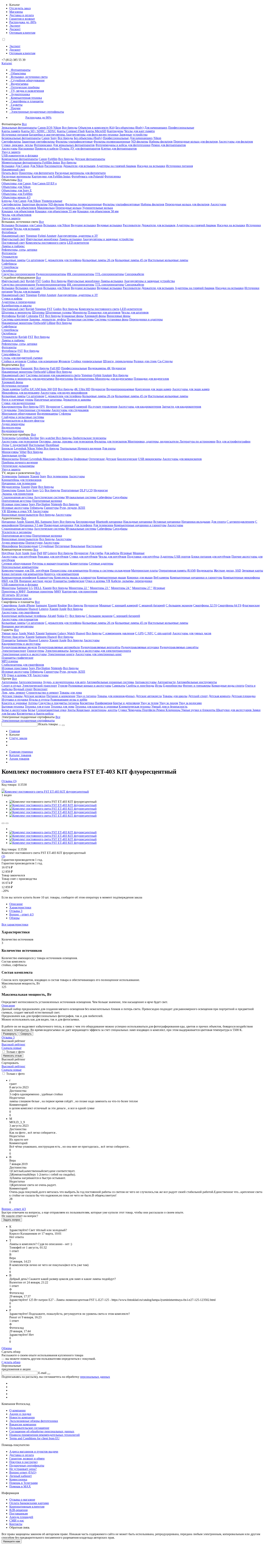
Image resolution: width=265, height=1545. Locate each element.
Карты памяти (11, 131)
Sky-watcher (48, 438)
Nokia (60, 615)
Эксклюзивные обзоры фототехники (33, 1421)
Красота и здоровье (14, 703)
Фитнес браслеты (13, 636)
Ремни (161, 710)
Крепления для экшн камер (153, 389)
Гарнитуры (51, 507)
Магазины (16, 11)
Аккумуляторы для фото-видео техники (92, 134)
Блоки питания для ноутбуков (211, 556)
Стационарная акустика (17, 497)
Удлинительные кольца (97, 207)
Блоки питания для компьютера (22, 574)
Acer (29, 490)
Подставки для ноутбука (143, 556)
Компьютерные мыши (111, 577)
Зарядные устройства (133, 134)
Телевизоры (9, 476)
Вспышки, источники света (29, 76)
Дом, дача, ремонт (13, 692)
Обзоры (14, 918)
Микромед (50, 459)
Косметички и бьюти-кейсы (35, 713)
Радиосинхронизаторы (51, 274)
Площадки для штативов (104, 312)
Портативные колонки (47, 500)
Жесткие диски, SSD (227, 570)
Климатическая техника (135, 706)
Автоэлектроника (30, 682)
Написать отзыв (12, 1055)
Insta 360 (46, 389)
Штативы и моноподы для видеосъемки (28, 378)
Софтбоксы (9, 263)
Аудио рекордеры (13, 424)
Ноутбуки (8, 553)
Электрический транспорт (39, 685)
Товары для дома (71, 692)
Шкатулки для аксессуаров (234, 710)
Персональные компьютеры (20, 567)
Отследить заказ (20, 8)
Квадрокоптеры (12, 406)
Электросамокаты (57, 650)
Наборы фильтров (161, 141)
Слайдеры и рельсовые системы (23, 417)
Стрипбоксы (10, 267)
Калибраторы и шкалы (17, 305)
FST (38, 281)
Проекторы (9, 490)
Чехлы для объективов (16, 214)
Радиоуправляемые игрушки (140, 647)
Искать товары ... (50, 724)
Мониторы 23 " (100, 588)
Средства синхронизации (18, 274)
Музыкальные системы (81, 497)
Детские (111, 459)
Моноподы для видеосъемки (114, 378)
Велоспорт (40, 689)
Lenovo (52, 553)
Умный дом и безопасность (169, 706)
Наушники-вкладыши (195, 521)
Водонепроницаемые (120, 389)
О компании (17, 1410)
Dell (39, 553)
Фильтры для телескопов (111, 441)
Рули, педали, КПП (72, 507)
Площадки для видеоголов (151, 378)
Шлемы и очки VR (19, 511)
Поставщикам (18, 1513)
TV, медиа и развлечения (27, 90)
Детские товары (12, 696)
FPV (42, 406)
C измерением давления (118, 633)
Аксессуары (9, 148)
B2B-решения (18, 1510)
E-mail (42, 1372)
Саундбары (120, 497)
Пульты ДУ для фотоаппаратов (79, 148)
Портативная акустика (16, 500)
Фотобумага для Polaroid (87, 176)
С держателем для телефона (63, 260)
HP (45, 553)
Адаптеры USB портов (175, 556)
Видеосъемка (19, 83)
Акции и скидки (20, 1414)
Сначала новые (12, 1048)
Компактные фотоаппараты (20, 159)
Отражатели (10, 256)
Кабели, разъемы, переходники (131, 581)
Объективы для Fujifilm (17, 193)
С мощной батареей (152, 605)
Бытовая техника (13, 706)
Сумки (123, 710)
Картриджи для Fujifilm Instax (51, 176)
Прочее (16, 108)
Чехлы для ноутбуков (112, 556)
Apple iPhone (26, 605)
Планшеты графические (69, 581)
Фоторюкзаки (43, 145)
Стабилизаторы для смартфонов (23, 664)
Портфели (149, 710)
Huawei (33, 609)
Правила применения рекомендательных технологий (44, 1434)
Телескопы (9, 438)
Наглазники (26, 148)
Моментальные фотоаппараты (22, 162)
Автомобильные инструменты (197, 682)
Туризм (63, 685)
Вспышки (8, 166)
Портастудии (34, 542)
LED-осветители (78, 242)
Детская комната (219, 696)
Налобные (52, 445)
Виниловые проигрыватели (20, 514)
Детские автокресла (149, 696)
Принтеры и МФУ (14, 591)
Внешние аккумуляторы (18, 626)
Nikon (57, 127)
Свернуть (26, 1033)
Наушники (9, 521)
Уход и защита (11, 152)
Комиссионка (18, 1479)
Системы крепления (15, 319)
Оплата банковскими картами (29, 1503)
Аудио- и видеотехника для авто (64, 682)
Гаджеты (17, 104)
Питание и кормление (60, 696)
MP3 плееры (10, 661)
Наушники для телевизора (19, 483)
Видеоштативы (84, 378)
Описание (16, 904)
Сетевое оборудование (16, 563)
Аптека (33, 703)
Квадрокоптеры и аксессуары (21, 643)
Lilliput (51, 323)
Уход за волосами (190, 703)
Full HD (55, 368)
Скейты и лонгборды (140, 685)
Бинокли (7, 448)
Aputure (51, 235)
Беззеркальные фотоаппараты (21, 138)
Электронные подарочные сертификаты (37, 111)
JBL (38, 521)
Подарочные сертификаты (26, 1465)
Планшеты (9, 609)
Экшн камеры (11, 389)
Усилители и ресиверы (17, 532)
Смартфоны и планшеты (27, 101)
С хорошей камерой (74, 406)
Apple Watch (27, 633)
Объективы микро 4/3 (16, 197)
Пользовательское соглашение (29, 1428)
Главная (14, 731)
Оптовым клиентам (22, 32)
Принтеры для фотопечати (36, 173)
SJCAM (35, 389)
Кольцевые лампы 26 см (98, 260)
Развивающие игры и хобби (68, 699)
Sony (53, 138)
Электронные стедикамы (34, 410)
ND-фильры (56, 204)
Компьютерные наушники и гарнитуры (140, 525)
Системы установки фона (111, 319)
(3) (3, 856)
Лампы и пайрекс (13, 246)
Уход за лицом (168, 703)
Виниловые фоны (118, 316)
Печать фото (10, 173)
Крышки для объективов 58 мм (98, 211)
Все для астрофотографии (233, 441)
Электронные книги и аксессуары (24, 654)
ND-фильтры (139, 141)
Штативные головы (58, 312)
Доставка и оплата (21, 15)
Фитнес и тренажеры (197, 685)
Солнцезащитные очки (51, 710)
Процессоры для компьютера (69, 570)
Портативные (70, 490)
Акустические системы (49, 497)
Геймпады (36, 507)
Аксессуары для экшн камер (191, 389)
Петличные (62, 546)
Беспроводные (85, 521)
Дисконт (15, 29)
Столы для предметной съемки (22, 357)
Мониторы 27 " (142, 588)
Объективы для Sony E (17, 190)
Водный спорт (23, 689)
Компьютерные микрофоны (241, 577)
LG (42, 490)
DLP (83, 490)
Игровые (126, 553)
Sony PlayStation (39, 504)
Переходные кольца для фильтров (195, 141)
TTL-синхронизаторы (109, 274)
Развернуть (10, 1033)
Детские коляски (34, 696)
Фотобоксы (9, 232)
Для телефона (83, 525)
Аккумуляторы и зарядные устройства (108, 239)
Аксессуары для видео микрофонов (63, 392)
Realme (62, 605)
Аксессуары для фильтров (236, 141)
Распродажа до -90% (22, 22)
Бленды (7, 200)
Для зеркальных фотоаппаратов (74, 145)
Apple (20, 521)
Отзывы (15, 911)
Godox (46, 281)
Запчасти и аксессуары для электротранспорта (100, 650)
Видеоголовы (64, 378)
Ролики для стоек (145, 361)
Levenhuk (20, 448)
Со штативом (35, 260)
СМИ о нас (16, 1520)
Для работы (111, 553)
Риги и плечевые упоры (17, 399)
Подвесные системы (80, 319)
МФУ (57, 591)
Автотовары (10, 682)
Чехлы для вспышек (26, 228)
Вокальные (78, 546)
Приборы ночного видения (20, 462)
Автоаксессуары (146, 682)
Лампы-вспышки (70, 239)
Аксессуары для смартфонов (20, 612)
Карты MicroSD (96, 131)
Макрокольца (46, 207)
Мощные (139, 553)
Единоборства (172, 685)
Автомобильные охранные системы (110, 682)
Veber (40, 448)
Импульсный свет (13, 239)
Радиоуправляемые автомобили (59, 647)
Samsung (23, 476)
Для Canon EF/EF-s (44, 183)
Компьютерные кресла (16, 598)
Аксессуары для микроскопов (182, 459)
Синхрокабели (134, 274)
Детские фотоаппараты (89, 159)
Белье (31, 710)
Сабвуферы (104, 497)
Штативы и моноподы (16, 312)
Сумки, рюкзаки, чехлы (17, 145)
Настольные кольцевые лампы (168, 260)
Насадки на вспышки (151, 166)
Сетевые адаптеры (101, 563)
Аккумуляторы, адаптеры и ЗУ (77, 235)
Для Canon (22, 166)
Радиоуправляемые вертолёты (100, 647)
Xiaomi (34, 476)
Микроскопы (10, 459)
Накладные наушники (137, 521)
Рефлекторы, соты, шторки (19, 249)
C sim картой (162, 633)
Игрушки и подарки (15, 699)
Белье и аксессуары (14, 710)
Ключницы (173, 710)
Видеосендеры (11, 427)
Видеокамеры (11, 368)
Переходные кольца (68, 207)
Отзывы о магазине (22, 1499)
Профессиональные (181, 127)
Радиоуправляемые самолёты (179, 647)
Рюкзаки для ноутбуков (53, 556)
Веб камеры (161, 577)
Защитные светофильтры (38, 141)
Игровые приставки (15, 504)
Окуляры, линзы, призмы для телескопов (66, 441)
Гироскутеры (35, 650)
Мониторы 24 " (121, 588)
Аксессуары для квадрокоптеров (139, 406)
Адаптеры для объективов (19, 207)
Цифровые (81, 459)
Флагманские (251, 605)
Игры (158, 685)
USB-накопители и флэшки (20, 155)
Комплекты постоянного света (46, 242)
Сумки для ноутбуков (83, 556)
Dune (34, 486)
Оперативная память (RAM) (177, 570)
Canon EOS (45, 127)
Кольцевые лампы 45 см (131, 260)
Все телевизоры (57, 476)
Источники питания (15, 134)
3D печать (8, 595)
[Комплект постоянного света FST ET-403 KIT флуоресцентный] (45, 791)
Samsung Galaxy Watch (60, 633)
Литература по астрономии (197, 441)
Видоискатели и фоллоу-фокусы (23, 420)
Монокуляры (10, 452)
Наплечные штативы (48, 399)
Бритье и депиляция (126, 703)
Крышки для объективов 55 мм (55, 211)
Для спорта (218, 521)
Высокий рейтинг (13, 1044)
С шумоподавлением (240, 521)
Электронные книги (61, 654)
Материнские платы (144, 570)
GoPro (25, 389)
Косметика (87, 703)
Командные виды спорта (227, 685)
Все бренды (69, 127)
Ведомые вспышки (109, 225)
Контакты (15, 1524)
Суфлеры (65, 413)
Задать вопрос (11, 1219)
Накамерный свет (13, 169)
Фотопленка (112, 176)
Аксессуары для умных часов (191, 633)
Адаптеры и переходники (19, 302)
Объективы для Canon (16, 183)
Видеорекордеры (13, 431)
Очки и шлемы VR (97, 581)
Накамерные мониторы (17, 323)
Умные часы (10, 633)
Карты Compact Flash (71, 131)
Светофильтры (11, 141)
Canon (46, 138)
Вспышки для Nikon (56, 225)
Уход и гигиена (86, 696)
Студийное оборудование (28, 80)
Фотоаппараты (20, 69)
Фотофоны (9, 316)
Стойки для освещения (42, 361)
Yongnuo (31, 235)
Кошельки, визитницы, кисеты (96, 710)
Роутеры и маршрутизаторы (50, 563)
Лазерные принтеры (40, 591)
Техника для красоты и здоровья (96, 706)
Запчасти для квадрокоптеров (181, 406)
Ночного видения (89, 448)
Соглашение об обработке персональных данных (41, 1431)
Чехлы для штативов (135, 312)
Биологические (127, 459)
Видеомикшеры (47, 413)
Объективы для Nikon (16, 187)
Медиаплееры (11, 486)
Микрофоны (10, 546)
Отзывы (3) (9, 781)
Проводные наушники (58, 525)
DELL (38, 588)
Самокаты (118, 685)
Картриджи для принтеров (79, 591)
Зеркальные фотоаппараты (19, 127)
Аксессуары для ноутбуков (19, 556)
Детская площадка (243, 696)
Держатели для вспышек (79, 166)
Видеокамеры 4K (99, 368)
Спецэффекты (11, 354)
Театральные (69, 448)
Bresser (24, 459)
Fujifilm (52, 159)
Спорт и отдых (11, 685)
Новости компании (22, 1417)
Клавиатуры (45, 577)
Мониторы (9, 588)
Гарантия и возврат (22, 18)
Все (24, 124)
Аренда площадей (21, 1517)
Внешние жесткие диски (35, 581)
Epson (21, 490)
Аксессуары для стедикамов (70, 410)
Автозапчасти (166, 682)
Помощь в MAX (20, 1486)
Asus (33, 553)
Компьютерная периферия (19, 577)
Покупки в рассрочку (23, 1462)
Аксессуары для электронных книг (98, 654)
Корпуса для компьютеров (61, 574)
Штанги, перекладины (118, 361)
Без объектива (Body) (129, 127)
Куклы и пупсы (39, 699)
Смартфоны (9, 605)
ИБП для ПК (10, 581)
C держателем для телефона (63, 396)
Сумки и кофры (12, 298)
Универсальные (52, 200)
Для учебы (96, 553)
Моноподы (79, 312)
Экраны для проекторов (17, 493)
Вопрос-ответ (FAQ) (22, 1472)
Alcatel (51, 615)
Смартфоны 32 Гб (205, 605)
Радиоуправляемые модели (19, 647)
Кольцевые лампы (14, 260)
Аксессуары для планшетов (20, 619)
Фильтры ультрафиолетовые (74, 141)
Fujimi (42, 235)
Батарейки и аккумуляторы (47, 134)
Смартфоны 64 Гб (229, 605)
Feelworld (39, 323)
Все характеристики (15, 924)
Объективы (18, 73)
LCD (89, 490)
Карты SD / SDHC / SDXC (38, 131)
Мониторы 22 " (79, 588)
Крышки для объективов (18, 211)
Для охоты (109, 448)
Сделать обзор (11, 1362)
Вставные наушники (167, 521)
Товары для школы (175, 696)
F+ (67, 615)
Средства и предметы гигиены (58, 703)
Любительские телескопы (89, 438)
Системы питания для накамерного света (53, 375)
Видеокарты (205, 570)
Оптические (97, 459)
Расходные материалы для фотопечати (80, 173)
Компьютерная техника (26, 97)
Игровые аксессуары (15, 507)
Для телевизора (103, 525)
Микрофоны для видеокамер (21, 392)
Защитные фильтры (35, 204)
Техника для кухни (37, 706)
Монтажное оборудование (19, 413)
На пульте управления (102, 406)
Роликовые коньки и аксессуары (89, 685)
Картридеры (115, 131)
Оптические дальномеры (18, 466)
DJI (55, 389)
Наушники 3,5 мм (31, 525)
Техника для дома (62, 706)
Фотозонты (9, 253)
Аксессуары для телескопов (20, 441)
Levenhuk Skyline (27, 438)
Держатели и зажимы (77, 399)
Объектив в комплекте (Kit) (96, 127)
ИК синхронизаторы (80, 274)
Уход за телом (149, 703)
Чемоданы (135, 710)
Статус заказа (18, 738)
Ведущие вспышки (83, 225)
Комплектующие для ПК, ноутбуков (25, 570)
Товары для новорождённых (116, 696)
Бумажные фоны (72, 316)
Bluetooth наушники (109, 521)
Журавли (64, 361)
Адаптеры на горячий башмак (116, 166)
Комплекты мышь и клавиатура (75, 577)
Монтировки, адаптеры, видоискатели (153, 441)
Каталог (7, 63)
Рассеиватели (53, 166)
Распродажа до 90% (38, 117)
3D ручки (22, 595)
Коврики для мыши (140, 577)
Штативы (38, 312)
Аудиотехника (20, 94)
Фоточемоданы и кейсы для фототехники (123, 145)
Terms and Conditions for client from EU (34, 1438)
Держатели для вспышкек (158, 225)
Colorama (32, 316)
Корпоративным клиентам (26, 1506)
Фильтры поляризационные (112, 141)
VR (4, 511)
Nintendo (56, 504)
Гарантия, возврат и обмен (27, 1458)
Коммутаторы (79, 563)
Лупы (5, 445)
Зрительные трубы (14, 455)
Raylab (30, 281)
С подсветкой (19, 445)
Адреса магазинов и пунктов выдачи (33, 1451)
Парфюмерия (103, 703)
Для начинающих (155, 127)
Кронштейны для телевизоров (22, 479)
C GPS (139, 633)
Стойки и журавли (14, 361)
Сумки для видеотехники (18, 403)
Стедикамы (9, 410)
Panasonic (27, 368)
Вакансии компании (22, 1424)
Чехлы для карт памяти (139, 131)
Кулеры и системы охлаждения (109, 570)
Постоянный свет (13, 242)
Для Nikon (37, 166)
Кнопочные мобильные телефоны (24, 615)
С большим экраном (179, 605)
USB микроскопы (150, 459)
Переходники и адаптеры (146, 319)
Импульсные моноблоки (42, 239)
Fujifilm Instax (51, 162)
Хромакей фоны (95, 316)
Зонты (71, 710)
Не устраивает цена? (23, 1469)
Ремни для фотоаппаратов (168, 145)
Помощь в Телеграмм (23, 1483)
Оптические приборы (25, 87)
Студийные (46, 546)
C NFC (149, 633)
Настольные (37, 445)
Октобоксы (9, 270)
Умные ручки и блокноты (198, 710)
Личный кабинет (20, 1476)
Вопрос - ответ (21, 914)
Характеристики (20, 907)
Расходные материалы (16, 176)
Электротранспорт (14, 650)
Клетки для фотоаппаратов (119, 148)
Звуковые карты (252, 570)
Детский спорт (198, 696)
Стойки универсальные (86, 361)
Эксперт (14, 25)
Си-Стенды (165, 361)
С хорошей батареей (126, 615)
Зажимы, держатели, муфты (47, 319)
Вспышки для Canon (28, 225)
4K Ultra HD (82, 389)
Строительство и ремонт (42, 692)
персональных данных (95, 1376)
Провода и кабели (47, 148)
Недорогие (119, 368)
